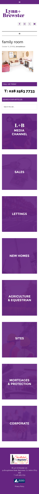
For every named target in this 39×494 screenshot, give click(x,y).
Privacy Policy (19, 486)
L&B (19, 13)
